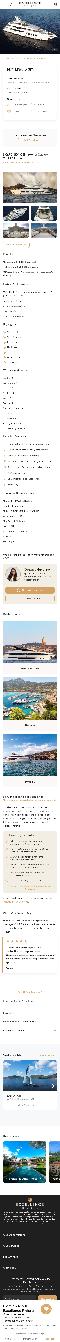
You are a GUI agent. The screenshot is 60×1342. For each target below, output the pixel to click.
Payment (8, 1012)
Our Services (29, 1246)
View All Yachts (47, 1055)
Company (29, 1268)
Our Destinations (29, 1235)
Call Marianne (33, 598)
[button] (4, 31)
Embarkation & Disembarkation (20, 1021)
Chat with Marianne (32, 590)
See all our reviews (29, 992)
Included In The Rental (16, 1030)
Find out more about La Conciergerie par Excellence (30, 887)
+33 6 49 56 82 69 (32, 139)
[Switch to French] (55, 4)
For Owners (29, 1257)
